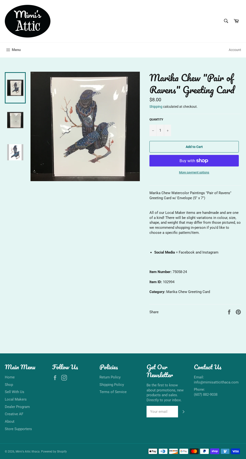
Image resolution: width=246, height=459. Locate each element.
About (9, 421)
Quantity (156, 119)
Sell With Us (14, 392)
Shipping (155, 106)
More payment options (194, 172)
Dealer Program (17, 407)
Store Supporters (18, 429)
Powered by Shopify (54, 451)
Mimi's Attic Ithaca (28, 451)
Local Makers (16, 399)
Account (235, 50)
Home (10, 377)
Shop (9, 384)
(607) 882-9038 (205, 394)
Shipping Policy (111, 384)
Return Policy (110, 377)
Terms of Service (113, 392)
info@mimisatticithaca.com (216, 382)
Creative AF (14, 414)
